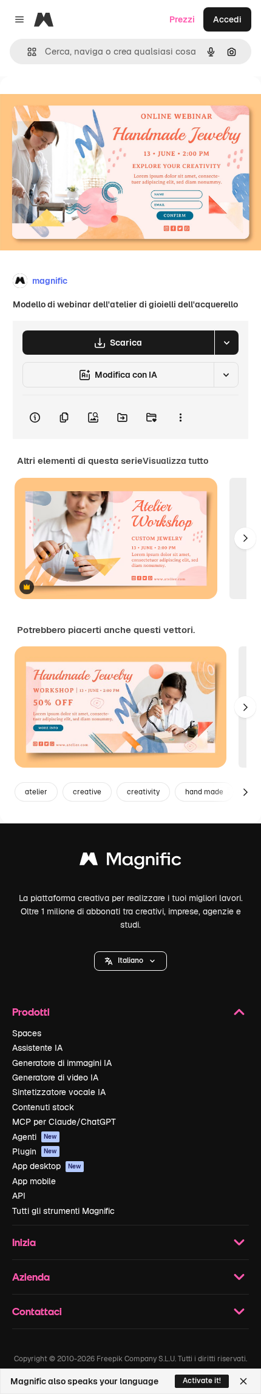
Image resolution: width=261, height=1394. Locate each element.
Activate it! (202, 1381)
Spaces (26, 1033)
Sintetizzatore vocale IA (59, 1092)
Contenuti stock (43, 1107)
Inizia (24, 1242)
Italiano (130, 960)
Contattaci (37, 1311)
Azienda (31, 1276)
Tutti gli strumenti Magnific (63, 1210)
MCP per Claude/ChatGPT (64, 1121)
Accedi (227, 19)
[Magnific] (130, 862)
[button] (130, 961)
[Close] (243, 1381)
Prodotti (31, 1011)
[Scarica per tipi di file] (226, 342)
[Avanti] (245, 538)
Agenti (34, 1136)
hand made (204, 792)
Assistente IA (37, 1047)
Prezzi (182, 19)
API (18, 1195)
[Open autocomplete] (27, 51)
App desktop (46, 1166)
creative (87, 792)
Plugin (34, 1151)
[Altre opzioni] (180, 417)
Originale (80, 104)
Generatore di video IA (55, 1077)
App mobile (34, 1181)
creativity (143, 792)
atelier (36, 792)
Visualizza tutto (175, 460)
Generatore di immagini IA (62, 1062)
